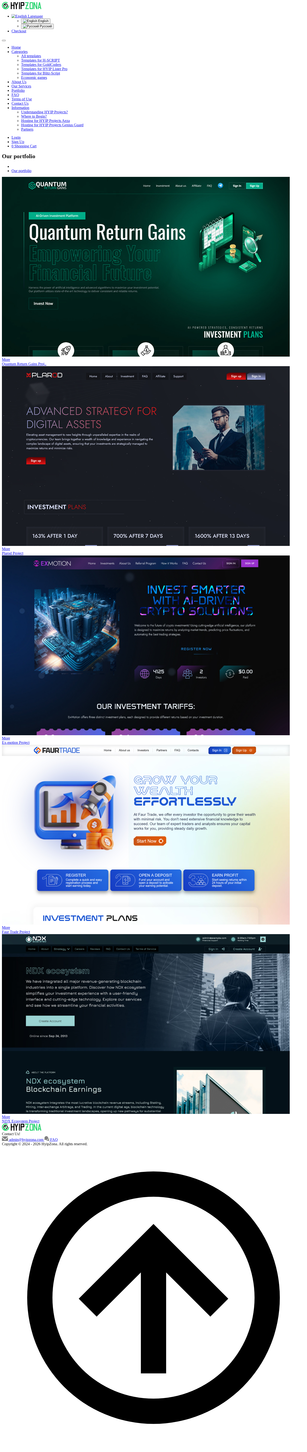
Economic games (34, 77)
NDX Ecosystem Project (20, 1121)
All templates (31, 56)
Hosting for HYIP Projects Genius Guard (52, 125)
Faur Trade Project (16, 932)
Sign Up (18, 142)
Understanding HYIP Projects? (44, 112)
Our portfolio (21, 171)
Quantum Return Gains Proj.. (24, 364)
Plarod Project (12, 553)
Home (16, 47)
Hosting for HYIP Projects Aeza (45, 121)
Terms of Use (22, 99)
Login (16, 137)
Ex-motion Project (16, 742)
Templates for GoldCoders (41, 65)
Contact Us (20, 103)
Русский (45, 26)
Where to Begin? (34, 116)
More (6, 360)
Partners (27, 129)
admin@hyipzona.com (26, 1140)
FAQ (15, 95)
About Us (19, 82)
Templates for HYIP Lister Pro (44, 69)
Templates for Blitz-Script (40, 73)
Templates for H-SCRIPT (40, 60)
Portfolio (18, 90)
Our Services (21, 86)
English (42, 21)
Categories (20, 52)
